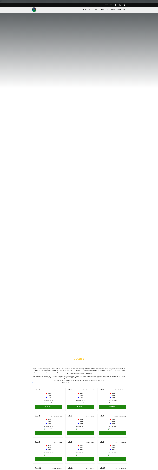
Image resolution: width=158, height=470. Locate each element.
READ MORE (48, 406)
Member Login (109, 5)
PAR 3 (81, 395)
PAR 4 (49, 395)
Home (85, 10)
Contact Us (111, 10)
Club (90, 10)
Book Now (121, 10)
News (102, 10)
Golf (96, 10)
